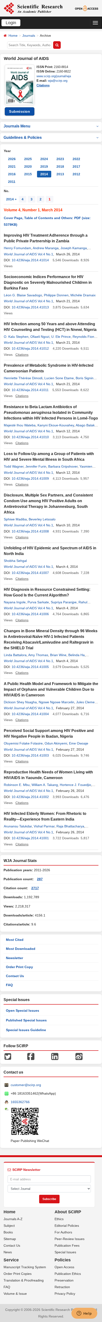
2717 (35, 888)
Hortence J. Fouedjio (75, 785)
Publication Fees (67, 1245)
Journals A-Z (13, 1219)
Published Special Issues (26, 1020)
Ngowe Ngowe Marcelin (56, 702)
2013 (60, 174)
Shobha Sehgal (15, 561)
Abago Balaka (86, 425)
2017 (76, 166)
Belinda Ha (76, 655)
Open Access (64, 1267)
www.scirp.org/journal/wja (54, 76)
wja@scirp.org (57, 80)
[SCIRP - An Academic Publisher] (33, 8)
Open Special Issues (22, 1010)
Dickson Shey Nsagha (20, 702)
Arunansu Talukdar (18, 826)
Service (11, 1260)
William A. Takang (45, 785)
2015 (28, 174)
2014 (44, 174)
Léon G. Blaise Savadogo (23, 295)
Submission (19, 111)
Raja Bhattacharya (70, 826)
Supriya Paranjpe (64, 602)
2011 (11, 182)
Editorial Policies (67, 1225)
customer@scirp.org (26, 1085)
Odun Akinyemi (56, 743)
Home (13, 35)
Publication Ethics (68, 1274)
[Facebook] (30, 1056)
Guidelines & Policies (23, 137)
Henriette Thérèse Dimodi (23, 378)
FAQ (9, 985)
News (8, 1252)
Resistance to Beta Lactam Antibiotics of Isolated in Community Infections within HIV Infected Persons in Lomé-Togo (51, 412)
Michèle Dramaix (83, 295)
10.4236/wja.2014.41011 (30, 390)
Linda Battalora (15, 655)
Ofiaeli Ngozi (39, 336)
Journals (28, 35)
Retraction (62, 1287)
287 (40, 879)
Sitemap (10, 1239)
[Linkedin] (54, 1056)
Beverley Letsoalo (42, 519)
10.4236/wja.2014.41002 (30, 797)
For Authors (63, 1232)
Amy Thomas (38, 655)
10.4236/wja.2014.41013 (30, 307)
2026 (12, 159)
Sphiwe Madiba (15, 519)
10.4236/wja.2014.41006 (30, 614)
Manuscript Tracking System (25, 1267)
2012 (76, 174)
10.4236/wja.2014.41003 (30, 755)
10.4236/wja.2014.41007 (30, 573)
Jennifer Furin (35, 466)
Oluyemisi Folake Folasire (23, 743)
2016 (12, 174)
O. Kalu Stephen (16, 336)
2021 (12, 166)
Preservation (64, 1280)
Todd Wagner (13, 466)
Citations (43, 85)
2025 (28, 159)
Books (8, 1232)
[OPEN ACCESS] (86, 8)
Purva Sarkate (38, 602)
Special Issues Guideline (26, 1030)
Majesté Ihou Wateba (20, 425)
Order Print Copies (18, 1274)
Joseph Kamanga (73, 248)
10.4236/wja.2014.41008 (30, 531)
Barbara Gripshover (63, 466)
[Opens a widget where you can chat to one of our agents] (84, 1314)
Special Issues (65, 1252)
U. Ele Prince (61, 336)
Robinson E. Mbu (17, 785)
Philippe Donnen (56, 295)
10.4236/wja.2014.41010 (30, 437)
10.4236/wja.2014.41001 (30, 838)
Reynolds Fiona (84, 336)
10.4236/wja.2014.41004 (30, 714)
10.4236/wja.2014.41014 (30, 260)
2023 (60, 159)
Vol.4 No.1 (45, 254)
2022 (76, 159)
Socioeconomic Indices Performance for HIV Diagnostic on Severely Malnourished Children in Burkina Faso (48, 282)
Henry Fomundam (17, 248)
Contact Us (15, 976)
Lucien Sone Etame (59, 378)
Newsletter (14, 958)
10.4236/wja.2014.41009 (30, 478)
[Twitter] (8, 1056)
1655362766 (20, 1102)
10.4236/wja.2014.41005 (30, 667)
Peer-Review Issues (69, 1239)
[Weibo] (79, 1056)
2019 (44, 166)
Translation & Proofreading (24, 1280)
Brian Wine (58, 655)
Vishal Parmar (44, 826)
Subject (9, 1225)
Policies (63, 1260)
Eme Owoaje (78, 743)
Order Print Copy (19, 967)
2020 (28, 166)
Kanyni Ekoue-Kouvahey (55, 425)
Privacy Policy (65, 1293)
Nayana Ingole (15, 602)
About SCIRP (68, 1211)
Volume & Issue (15, 1293)
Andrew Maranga (46, 248)
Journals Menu (17, 126)
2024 (44, 159)
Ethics (59, 1219)
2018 (60, 166)
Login (11, 22)
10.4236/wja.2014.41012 (30, 348)
